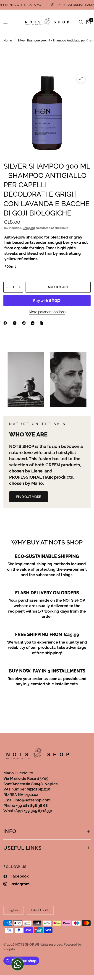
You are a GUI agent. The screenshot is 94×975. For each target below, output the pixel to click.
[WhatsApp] (33, 323)
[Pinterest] (25, 323)
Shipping (29, 228)
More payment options (47, 312)
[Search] (81, 22)
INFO (9, 831)
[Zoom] (81, 78)
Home (7, 40)
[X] (15, 323)
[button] (28, 496)
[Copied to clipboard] (42, 323)
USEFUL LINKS (22, 848)
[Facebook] (6, 323)
